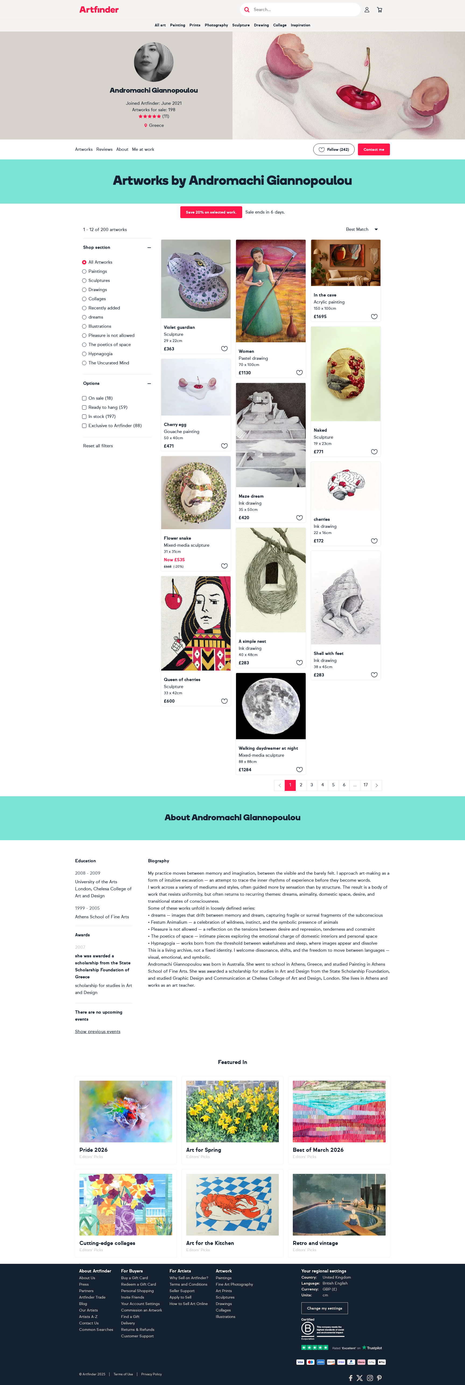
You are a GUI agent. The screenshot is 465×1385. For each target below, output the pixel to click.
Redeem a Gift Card (138, 1284)
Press (84, 1284)
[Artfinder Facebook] (350, 1378)
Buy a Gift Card (134, 1278)
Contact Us (89, 1323)
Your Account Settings (140, 1304)
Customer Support (137, 1336)
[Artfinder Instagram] (370, 1378)
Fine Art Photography (234, 1284)
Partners (86, 1291)
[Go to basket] (379, 9)
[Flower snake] (196, 513)
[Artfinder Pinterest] (379, 1378)
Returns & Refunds (137, 1329)
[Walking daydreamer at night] (270, 724)
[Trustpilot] (341, 1347)
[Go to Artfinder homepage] (99, 9)
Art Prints (224, 1291)
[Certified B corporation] (322, 1328)
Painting (177, 25)
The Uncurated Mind (109, 362)
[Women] (270, 309)
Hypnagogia (100, 353)
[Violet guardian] (196, 297)
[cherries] (346, 504)
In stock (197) (102, 416)
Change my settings (324, 1308)
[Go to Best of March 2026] (339, 1120)
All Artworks (100, 262)
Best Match (357, 229)
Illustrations (100, 326)
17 (366, 784)
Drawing (261, 25)
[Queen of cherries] (196, 641)
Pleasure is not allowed (112, 335)
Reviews (104, 149)
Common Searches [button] (96, 1329)
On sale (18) (101, 398)
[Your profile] (367, 9)
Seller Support (182, 1291)
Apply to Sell (180, 1297)
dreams (96, 317)
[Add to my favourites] (224, 348)
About (122, 149)
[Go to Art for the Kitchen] (232, 1213)
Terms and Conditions (188, 1284)
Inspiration (300, 25)
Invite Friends (132, 1297)
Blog (83, 1304)
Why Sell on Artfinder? (189, 1278)
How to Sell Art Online (189, 1304)
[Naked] (346, 391)
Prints (194, 25)
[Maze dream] (270, 452)
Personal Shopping (137, 1291)
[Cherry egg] (196, 405)
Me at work (143, 149)
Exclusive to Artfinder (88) (115, 425)
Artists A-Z (88, 1316)
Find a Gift (130, 1316)
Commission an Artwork (141, 1310)
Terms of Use (123, 1374)
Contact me (374, 149)
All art (160, 25)
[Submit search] (247, 9)
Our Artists (88, 1310)
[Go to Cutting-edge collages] (126, 1213)
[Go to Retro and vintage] (339, 1213)
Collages (97, 298)
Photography (216, 25)
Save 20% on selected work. (211, 212)
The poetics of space (110, 344)
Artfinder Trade (92, 1297)
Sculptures (99, 280)
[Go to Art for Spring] (232, 1120)
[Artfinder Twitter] (359, 1378)
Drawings (98, 289)
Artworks (84, 149)
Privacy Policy (151, 1374)
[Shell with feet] (346, 615)
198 (171, 109)
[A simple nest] (270, 597)
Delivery (128, 1323)
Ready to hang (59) (108, 407)
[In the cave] (346, 280)
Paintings (98, 271)
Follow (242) (338, 149)
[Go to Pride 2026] (126, 1120)
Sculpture (241, 25)
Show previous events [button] (97, 1031)
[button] (117, 247)
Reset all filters (98, 445)
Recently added (104, 308)
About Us (87, 1278)
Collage (280, 25)
